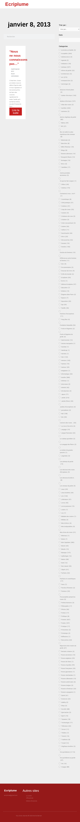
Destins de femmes (67, 252)
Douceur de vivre (67, 271)
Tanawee (65, 719)
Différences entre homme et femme (68, 259)
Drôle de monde (67, 274)
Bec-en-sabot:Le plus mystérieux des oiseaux (67, 134)
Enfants (65, 291)
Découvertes (67, 240)
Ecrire (64, 281)
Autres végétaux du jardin (68, 118)
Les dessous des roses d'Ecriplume (67, 471)
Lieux (64, 489)
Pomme (65, 619)
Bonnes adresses (68, 153)
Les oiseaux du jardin (67, 486)
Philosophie (66, 606)
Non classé (66, 566)
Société (65, 709)
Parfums (65, 573)
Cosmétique (66, 199)
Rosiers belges (67, 685)
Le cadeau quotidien (67, 438)
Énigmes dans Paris (68, 294)
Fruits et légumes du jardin (66, 335)
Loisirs (64, 509)
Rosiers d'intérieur (68, 688)
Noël (64, 563)
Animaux (66, 67)
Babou (64, 123)
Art (64, 77)
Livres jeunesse (67, 506)
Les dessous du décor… (67, 479)
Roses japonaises (68, 671)
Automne (65, 111)
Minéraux (65, 535)
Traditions (65, 739)
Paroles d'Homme (68, 588)
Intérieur (65, 381)
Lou (63, 513)
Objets (65, 569)
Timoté (65, 736)
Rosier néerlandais (68, 675)
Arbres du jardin (67, 70)
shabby (64, 702)
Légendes (65, 456)
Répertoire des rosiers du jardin (68, 647)
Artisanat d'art (67, 80)
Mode (64, 539)
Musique (66, 552)
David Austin (66, 233)
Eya (64, 304)
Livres (64, 503)
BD (63, 126)
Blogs (64, 150)
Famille (65, 308)
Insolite (65, 377)
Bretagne (65, 160)
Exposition (66, 301)
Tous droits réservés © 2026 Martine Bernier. (29, 815)
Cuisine (65, 226)
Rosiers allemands (68, 678)
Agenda (65, 60)
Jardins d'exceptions (68, 407)
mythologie (66, 556)
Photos (65, 609)
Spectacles (66, 712)
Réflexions (65, 636)
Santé (64, 695)
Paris (64, 584)
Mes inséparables (68, 526)
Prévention (66, 630)
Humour (65, 367)
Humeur (65, 364)
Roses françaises (68, 668)
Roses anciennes (68, 655)
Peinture (65, 591)
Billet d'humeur (67, 147)
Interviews (65, 384)
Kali (64, 413)
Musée (65, 549)
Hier (64, 357)
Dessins (65, 243)
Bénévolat (65, 140)
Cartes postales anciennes (65, 174)
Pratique (65, 626)
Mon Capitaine (67, 542)
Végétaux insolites (68, 746)
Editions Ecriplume (68, 284)
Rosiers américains (68, 682)
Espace (64, 298)
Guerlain (65, 347)
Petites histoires (67, 602)
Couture (65, 213)
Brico (64, 164)
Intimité (65, 387)
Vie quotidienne (67, 752)
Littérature (66, 499)
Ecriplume (17, 4)
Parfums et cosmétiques (68, 580)
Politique (65, 616)
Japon (64, 394)
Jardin (65, 397)
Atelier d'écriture (68, 95)
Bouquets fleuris (68, 157)
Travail (65, 743)
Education (65, 287)
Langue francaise (68, 433)
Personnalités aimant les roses (67, 598)
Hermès (65, 353)
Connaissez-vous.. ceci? (67, 195)
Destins (65, 247)
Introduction (66, 391)
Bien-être (65, 143)
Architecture (66, 74)
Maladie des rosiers (68, 516)
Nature (65, 559)
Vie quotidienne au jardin (67, 759)
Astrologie (65, 84)
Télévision (66, 726)
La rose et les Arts (68, 426)
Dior (63, 264)
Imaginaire (65, 370)
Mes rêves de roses (68, 532)
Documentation (67, 267)
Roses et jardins (68, 665)
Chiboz (65, 184)
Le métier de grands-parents (66, 451)
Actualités (66, 53)
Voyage (65, 767)
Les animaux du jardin (66, 463)
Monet (65, 546)
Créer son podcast (68, 223)
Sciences (66, 699)
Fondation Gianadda (68, 325)
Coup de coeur (67, 209)
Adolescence (66, 57)
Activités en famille (68, 50)
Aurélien (66, 108)
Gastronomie (67, 340)
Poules (65, 623)
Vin (63, 763)
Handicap (65, 350)
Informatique (66, 374)
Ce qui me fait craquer (68, 181)
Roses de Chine (67, 661)
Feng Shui (65, 319)
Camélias (65, 167)
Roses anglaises (68, 658)
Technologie (66, 722)
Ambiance (66, 63)
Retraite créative (67, 651)
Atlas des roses (67, 104)
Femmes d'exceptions (67, 315)
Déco (64, 236)
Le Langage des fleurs (68, 444)
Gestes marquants (68, 343)
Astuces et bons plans (67, 91)
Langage (65, 429)
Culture (65, 230)
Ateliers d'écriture (68, 101)
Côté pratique (67, 202)
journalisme (66, 410)
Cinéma (65, 188)
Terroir (65, 729)
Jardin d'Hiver (67, 401)
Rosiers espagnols (68, 692)
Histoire (65, 360)
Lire (64, 496)
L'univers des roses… (68, 423)
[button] (57, 4)
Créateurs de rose (68, 216)
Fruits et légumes (68, 328)
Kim (64, 417)
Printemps (65, 633)
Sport (64, 716)
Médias (64, 519)
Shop (64, 705)
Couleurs (65, 206)
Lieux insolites (67, 492)
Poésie (65, 613)
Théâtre (65, 733)
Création (65, 219)
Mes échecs (66, 523)
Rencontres (66, 640)
